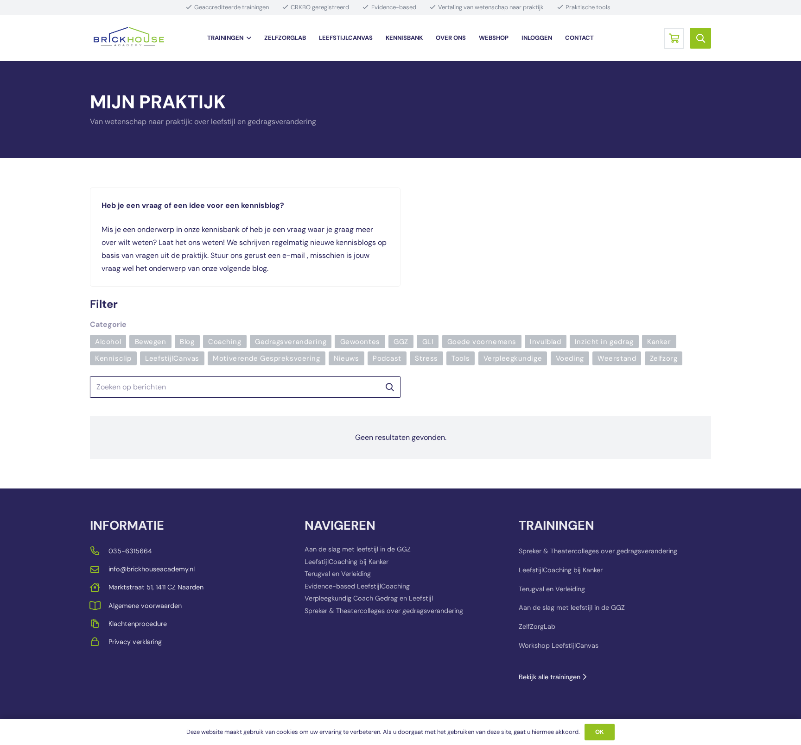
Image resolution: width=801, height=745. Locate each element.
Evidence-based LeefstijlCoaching (357, 586)
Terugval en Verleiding (338, 574)
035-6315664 (130, 551)
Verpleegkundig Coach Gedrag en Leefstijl (369, 598)
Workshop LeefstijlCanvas (558, 645)
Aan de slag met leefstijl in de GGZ (358, 549)
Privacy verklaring (135, 642)
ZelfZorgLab (537, 626)
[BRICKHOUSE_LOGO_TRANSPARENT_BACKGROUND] (129, 38)
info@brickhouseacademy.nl (151, 569)
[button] (247, 38)
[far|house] (99, 587)
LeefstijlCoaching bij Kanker (346, 561)
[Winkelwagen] (674, 38)
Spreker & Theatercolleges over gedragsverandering (384, 611)
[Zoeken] (389, 387)
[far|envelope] (99, 569)
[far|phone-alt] (99, 550)
